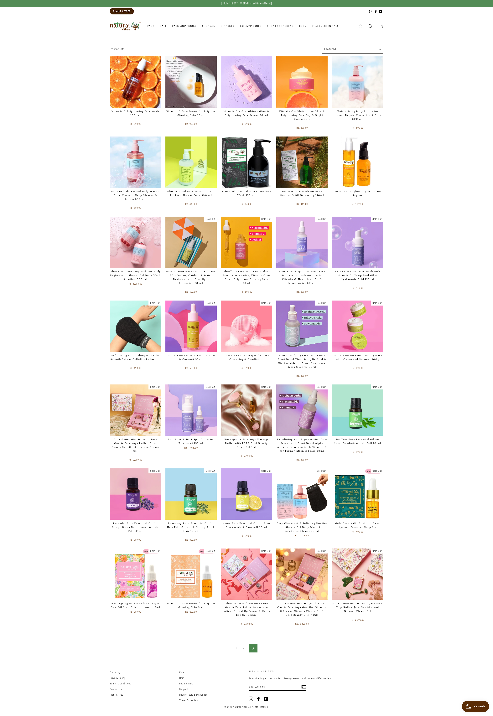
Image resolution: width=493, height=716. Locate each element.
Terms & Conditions (120, 683)
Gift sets (227, 26)
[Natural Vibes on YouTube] (266, 699)
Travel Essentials (325, 26)
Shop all (208, 26)
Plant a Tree (116, 694)
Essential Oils (250, 26)
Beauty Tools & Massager (193, 694)
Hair (163, 26)
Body (302, 26)
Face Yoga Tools (184, 26)
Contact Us (116, 689)
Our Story (115, 672)
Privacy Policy (117, 678)
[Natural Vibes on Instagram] (251, 699)
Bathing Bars (186, 683)
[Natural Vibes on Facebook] (258, 699)
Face (150, 26)
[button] (129, 119)
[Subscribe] (303, 687)
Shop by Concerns (280, 26)
